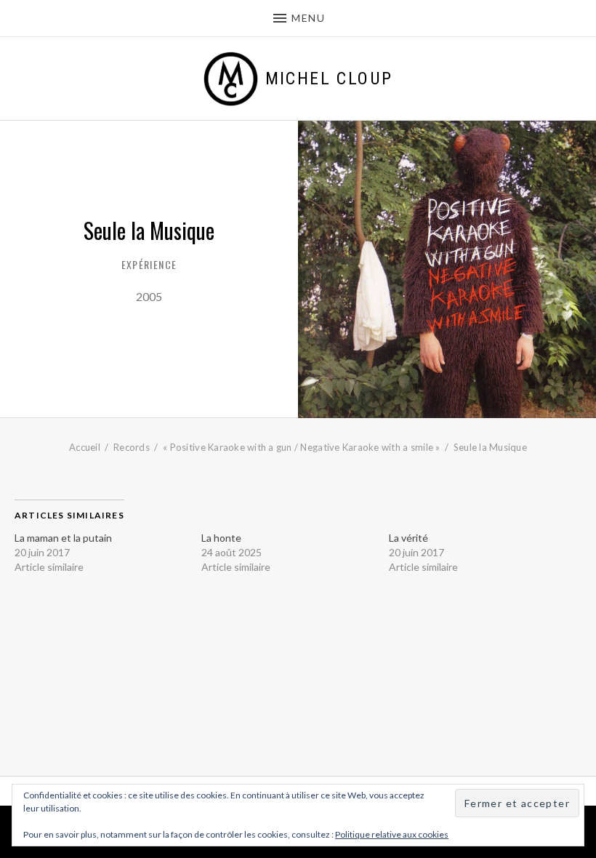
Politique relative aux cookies (391, 834)
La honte (221, 538)
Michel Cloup (329, 78)
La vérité (408, 538)
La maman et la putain (63, 538)
